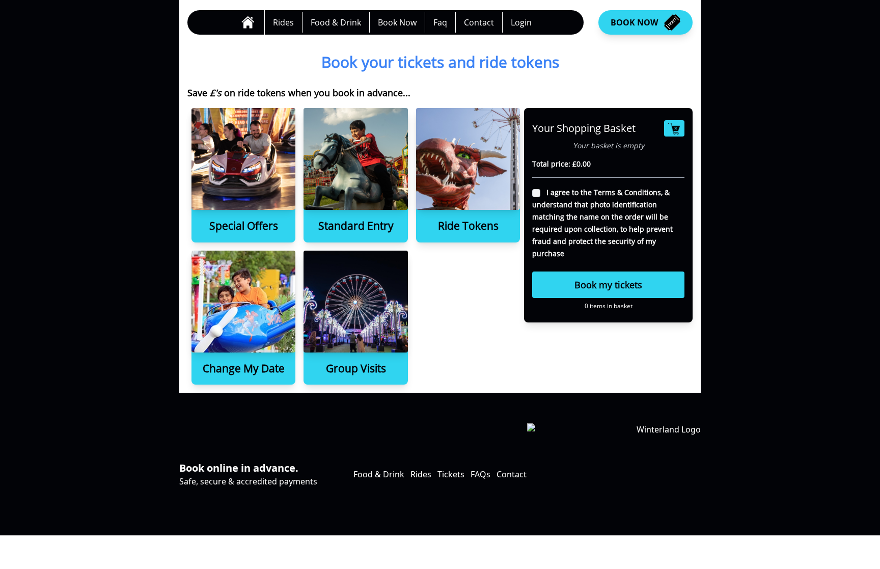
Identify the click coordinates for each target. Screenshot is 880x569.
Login (521, 22)
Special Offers (243, 226)
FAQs (480, 474)
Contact (479, 22)
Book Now (397, 22)
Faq (440, 22)
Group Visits (356, 368)
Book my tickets (608, 285)
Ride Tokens (468, 226)
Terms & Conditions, (629, 192)
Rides (283, 22)
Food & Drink (336, 22)
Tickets (450, 474)
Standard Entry (356, 226)
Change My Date (244, 368)
